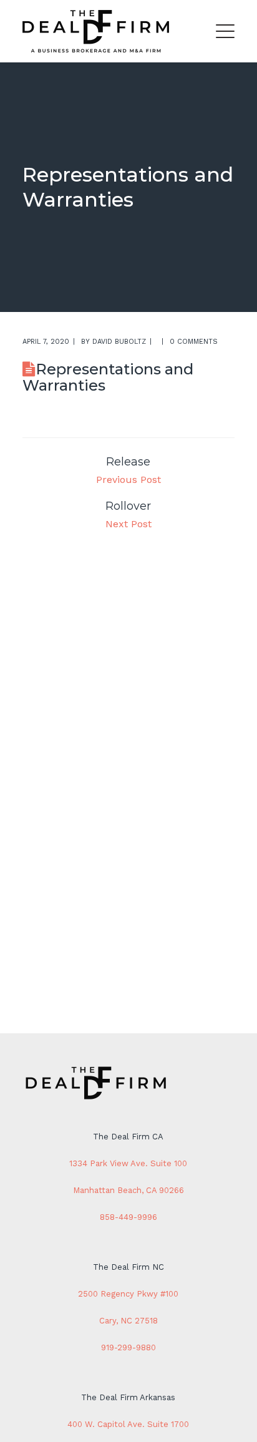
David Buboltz (119, 342)
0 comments (194, 342)
